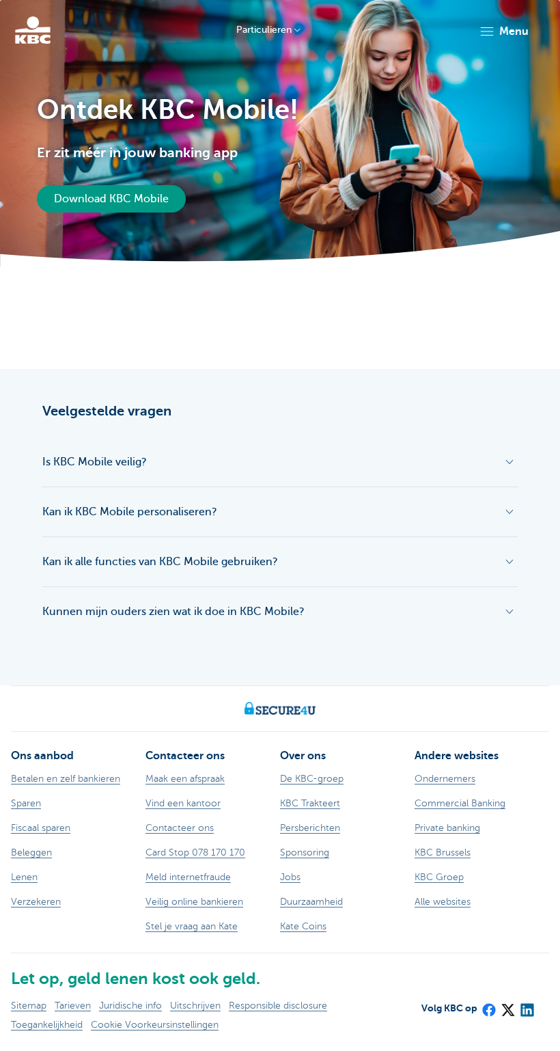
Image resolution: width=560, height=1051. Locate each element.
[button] (504, 31)
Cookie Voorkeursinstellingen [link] (155, 1025)
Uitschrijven (195, 1005)
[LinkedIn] (526, 1006)
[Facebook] (488, 1006)
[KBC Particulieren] (33, 30)
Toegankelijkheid (47, 1025)
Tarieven (73, 1005)
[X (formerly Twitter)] (507, 1006)
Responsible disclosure (278, 1005)
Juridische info (130, 1005)
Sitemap (28, 1005)
